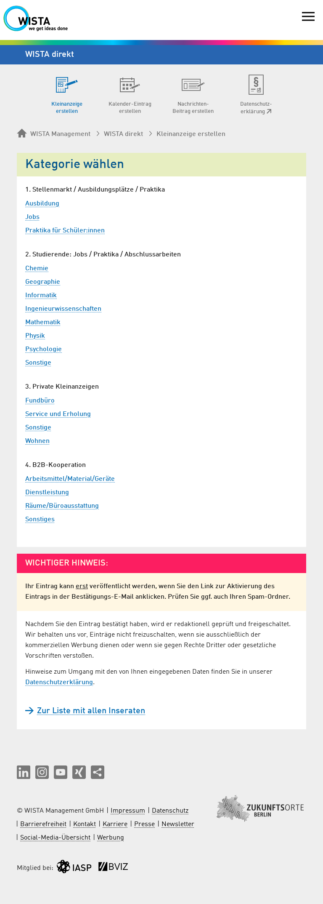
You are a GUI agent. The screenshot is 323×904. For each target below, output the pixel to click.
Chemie (36, 268)
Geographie (42, 282)
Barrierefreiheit (43, 824)
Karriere (115, 824)
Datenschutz (170, 811)
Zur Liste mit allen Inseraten (91, 711)
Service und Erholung (58, 414)
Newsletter (178, 824)
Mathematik (43, 322)
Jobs (32, 217)
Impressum (128, 811)
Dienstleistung (47, 492)
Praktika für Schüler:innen (65, 230)
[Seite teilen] (97, 772)
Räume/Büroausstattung (62, 506)
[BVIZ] (113, 868)
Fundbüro (40, 400)
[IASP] (74, 868)
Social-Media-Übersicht (55, 838)
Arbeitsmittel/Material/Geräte (70, 479)
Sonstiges (40, 519)
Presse (144, 824)
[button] (23, 772)
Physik (35, 336)
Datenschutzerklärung (59, 682)
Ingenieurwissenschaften (63, 309)
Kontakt (84, 824)
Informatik (41, 295)
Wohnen (37, 441)
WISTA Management (60, 134)
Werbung (110, 838)
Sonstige (38, 363)
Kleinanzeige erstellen (190, 134)
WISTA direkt (123, 134)
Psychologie (43, 349)
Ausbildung (42, 203)
